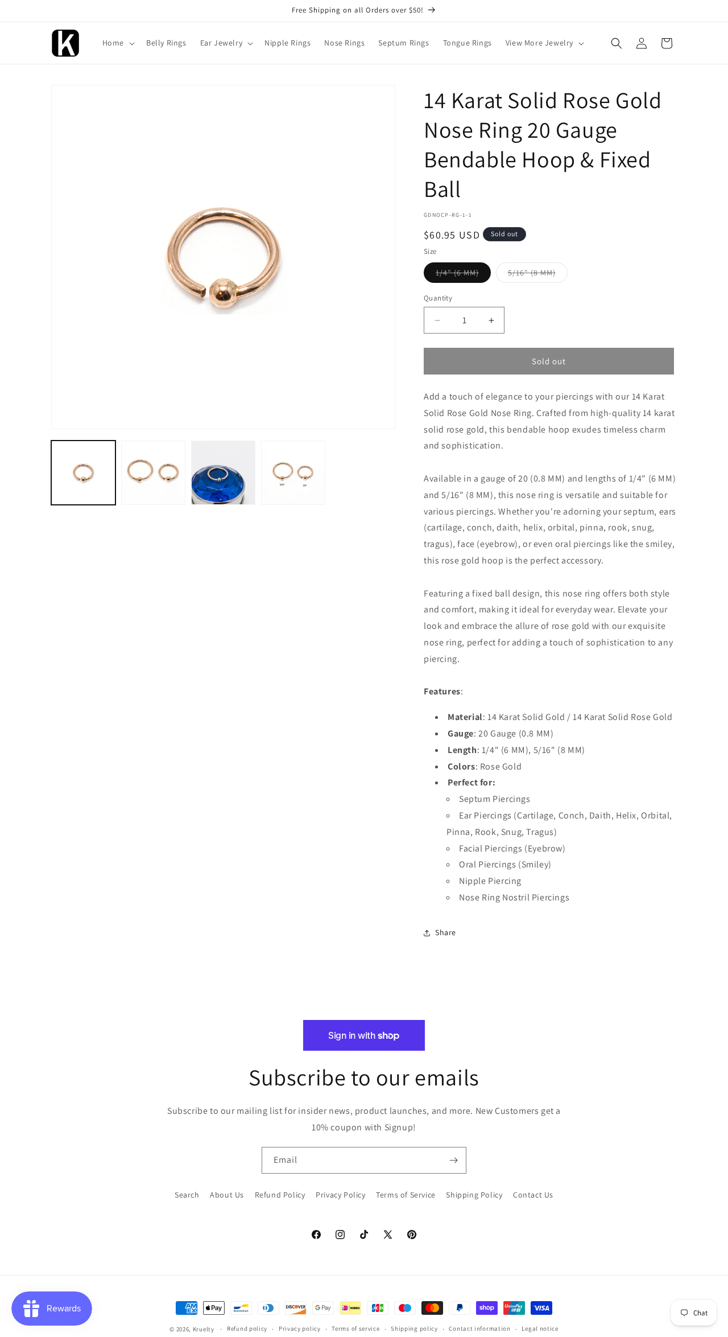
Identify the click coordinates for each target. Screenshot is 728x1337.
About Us (227, 1195)
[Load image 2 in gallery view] (153, 473)
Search (187, 1195)
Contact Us (533, 1195)
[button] (117, 43)
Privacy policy (300, 1328)
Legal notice (540, 1328)
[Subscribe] (453, 1160)
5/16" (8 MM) (538, 275)
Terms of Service (406, 1195)
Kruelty (203, 1329)
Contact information (479, 1328)
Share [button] (445, 932)
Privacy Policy (340, 1195)
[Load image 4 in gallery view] (293, 473)
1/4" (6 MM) (463, 275)
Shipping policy (414, 1328)
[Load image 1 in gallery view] (83, 473)
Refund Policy (280, 1195)
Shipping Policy (474, 1195)
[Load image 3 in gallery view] (223, 473)
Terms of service (355, 1328)
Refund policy (247, 1328)
